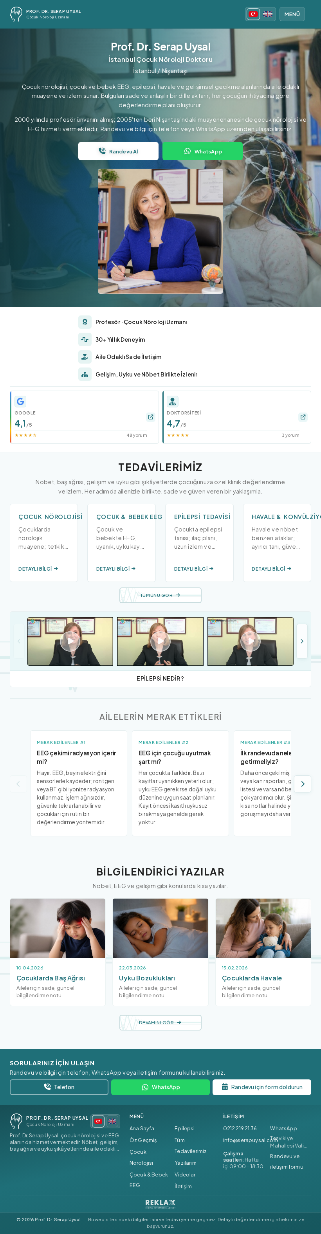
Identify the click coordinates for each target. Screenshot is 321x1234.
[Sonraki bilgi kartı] (302, 784)
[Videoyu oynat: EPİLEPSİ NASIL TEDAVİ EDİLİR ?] (70, 641)
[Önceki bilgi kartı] (18, 784)
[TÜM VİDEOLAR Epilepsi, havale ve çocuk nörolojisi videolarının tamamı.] (160, 641)
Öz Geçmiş (143, 1140)
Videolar (185, 1174)
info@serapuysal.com (250, 1140)
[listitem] (84, 417)
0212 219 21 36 (240, 1128)
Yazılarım (186, 1163)
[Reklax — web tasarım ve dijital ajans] (160, 1204)
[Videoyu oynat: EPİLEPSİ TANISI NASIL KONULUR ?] (250, 641)
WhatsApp (283, 1128)
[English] (267, 14)
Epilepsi (185, 1128)
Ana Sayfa (142, 1128)
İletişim (183, 1186)
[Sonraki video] (302, 641)
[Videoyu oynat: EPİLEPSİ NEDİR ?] (160, 641)
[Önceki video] (19, 641)
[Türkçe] (253, 14)
